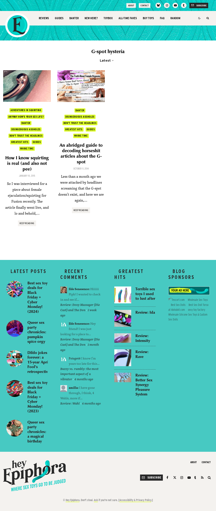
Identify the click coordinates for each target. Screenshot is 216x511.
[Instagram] (166, 5)
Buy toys (148, 18)
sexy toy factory (196, 309)
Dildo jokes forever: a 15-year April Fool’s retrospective (38, 362)
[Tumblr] (183, 5)
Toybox (108, 18)
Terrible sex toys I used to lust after (145, 293)
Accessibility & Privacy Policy (135, 500)
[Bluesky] (158, 5)
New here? (91, 18)
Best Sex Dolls (178, 305)
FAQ (162, 18)
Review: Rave (141, 354)
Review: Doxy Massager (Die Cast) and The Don (80, 307)
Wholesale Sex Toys (198, 299)
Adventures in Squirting (26, 110)
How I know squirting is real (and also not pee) (27, 163)
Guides (59, 18)
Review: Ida (145, 312)
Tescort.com (178, 299)
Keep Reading (27, 223)
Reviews (44, 18)
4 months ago (83, 379)
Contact (144, 5)
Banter (74, 18)
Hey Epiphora (73, 500)
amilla (73, 387)
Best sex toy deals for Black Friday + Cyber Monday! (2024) (37, 297)
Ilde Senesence (79, 288)
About (131, 5)
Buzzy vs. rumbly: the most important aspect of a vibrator (79, 374)
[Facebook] (168, 477)
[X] (174, 477)
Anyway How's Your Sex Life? (25, 116)
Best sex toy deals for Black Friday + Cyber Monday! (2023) (37, 396)
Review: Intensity (142, 338)
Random (175, 18)
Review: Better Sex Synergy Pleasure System (144, 385)
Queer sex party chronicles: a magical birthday (36, 432)
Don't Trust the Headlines (25, 135)
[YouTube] (175, 5)
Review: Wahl (70, 403)
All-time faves (128, 18)
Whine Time (27, 148)
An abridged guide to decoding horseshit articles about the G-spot (81, 153)
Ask (96, 500)
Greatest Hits (19, 142)
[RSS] (202, 477)
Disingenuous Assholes (25, 129)
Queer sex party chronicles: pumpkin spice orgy (36, 332)
